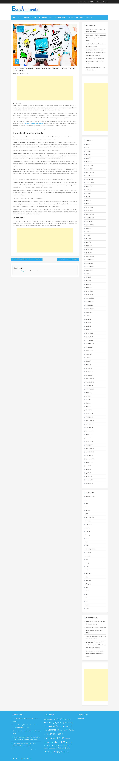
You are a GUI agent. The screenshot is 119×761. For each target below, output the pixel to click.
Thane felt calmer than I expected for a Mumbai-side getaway (95, 30)
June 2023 (88, 277)
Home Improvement (60, 17)
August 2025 (89, 186)
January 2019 (89, 445)
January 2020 (89, 417)
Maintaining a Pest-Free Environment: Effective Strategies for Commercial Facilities (95, 61)
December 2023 (90, 256)
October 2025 (89, 179)
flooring (88, 535)
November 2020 (90, 382)
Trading (88, 605)
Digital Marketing (90, 517)
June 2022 (88, 319)
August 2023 (89, 270)
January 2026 (89, 168)
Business (99, 1)
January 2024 (89, 252)
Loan (87, 566)
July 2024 (88, 231)
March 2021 (89, 368)
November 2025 (90, 175)
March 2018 (89, 476)
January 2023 (89, 294)
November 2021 (90, 343)
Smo (87, 587)
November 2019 (90, 424)
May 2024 (88, 238)
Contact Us (105, 1)
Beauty (87, 507)
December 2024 (90, 214)
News (87, 570)
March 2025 (89, 203)
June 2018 (88, 466)
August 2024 (89, 228)
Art (86, 500)
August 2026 (89, 144)
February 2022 (89, 333)
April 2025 (88, 200)
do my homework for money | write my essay (23, 749)
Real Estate (88, 580)
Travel (89, 1)
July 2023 (88, 273)
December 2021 (90, 340)
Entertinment (42, 17)
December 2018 (90, 448)
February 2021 (89, 371)
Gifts (87, 542)
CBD (87, 514)
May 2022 (88, 322)
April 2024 (88, 242)
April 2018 (88, 473)
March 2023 (89, 287)
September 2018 (90, 459)
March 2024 (89, 245)
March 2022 (89, 329)
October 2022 (89, 305)
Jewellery (88, 556)
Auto (19, 17)
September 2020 (90, 389)
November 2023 (90, 259)
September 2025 (90, 182)
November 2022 (90, 301)
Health (93, 1)
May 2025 (88, 196)
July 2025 (88, 189)
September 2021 (90, 350)
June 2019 (88, 438)
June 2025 (88, 193)
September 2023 (90, 266)
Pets (87, 577)
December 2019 (90, 420)
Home (81, 1)
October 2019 (89, 427)
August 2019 (89, 434)
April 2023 (88, 284)
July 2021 (88, 357)
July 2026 (88, 147)
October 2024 (89, 221)
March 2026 (89, 161)
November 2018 (90, 452)
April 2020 (88, 406)
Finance (88, 531)
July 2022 (88, 315)
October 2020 (89, 385)
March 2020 (89, 410)
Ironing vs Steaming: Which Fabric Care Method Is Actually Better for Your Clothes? (96, 38)
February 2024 (89, 249)
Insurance (88, 552)
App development (90, 496)
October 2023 (89, 263)
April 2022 (88, 326)
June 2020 (88, 399)
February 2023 (89, 291)
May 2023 (88, 280)
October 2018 (89, 455)
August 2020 (89, 392)
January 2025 (89, 210)
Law (87, 559)
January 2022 (89, 336)
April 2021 (88, 364)
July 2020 (88, 396)
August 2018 (89, 462)
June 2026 (88, 151)
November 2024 (90, 217)
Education (33, 17)
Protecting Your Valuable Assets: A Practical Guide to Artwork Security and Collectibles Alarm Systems (95, 52)
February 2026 (89, 165)
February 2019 (89, 441)
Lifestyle (70, 17)
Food (87, 538)
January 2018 (89, 483)
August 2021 (89, 354)
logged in (23, 271)
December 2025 (90, 172)
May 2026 (88, 154)
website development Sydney (34, 123)
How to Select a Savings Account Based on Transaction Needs (96, 45)
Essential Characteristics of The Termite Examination (27, 259)
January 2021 (89, 375)
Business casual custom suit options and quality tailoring (95, 69)
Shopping (88, 584)
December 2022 (90, 298)
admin (17, 73)
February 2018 (89, 480)
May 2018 (88, 469)
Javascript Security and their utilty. (68, 259)
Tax (87, 598)
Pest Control (89, 573)
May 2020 (88, 403)
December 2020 (90, 378)
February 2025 (89, 207)
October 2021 (89, 347)
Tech (85, 1)
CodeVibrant (28, 758)
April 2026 (88, 158)
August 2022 (89, 312)
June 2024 (88, 235)
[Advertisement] (45, 88)
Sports (87, 594)
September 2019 (90, 431)
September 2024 (90, 224)
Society (87, 591)
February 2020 (89, 413)
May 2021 (88, 361)
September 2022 (90, 308)
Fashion (88, 528)
